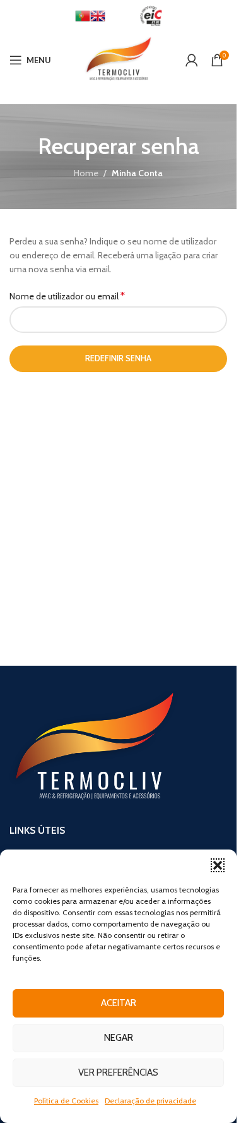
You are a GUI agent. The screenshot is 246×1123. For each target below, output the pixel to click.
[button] (217, 865)
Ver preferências (118, 1072)
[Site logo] (118, 58)
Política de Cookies (66, 1100)
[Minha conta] (191, 60)
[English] (97, 15)
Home (86, 173)
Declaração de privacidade (150, 1100)
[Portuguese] (82, 15)
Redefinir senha (118, 358)
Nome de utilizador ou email (67, 296)
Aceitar (118, 1003)
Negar (118, 1037)
